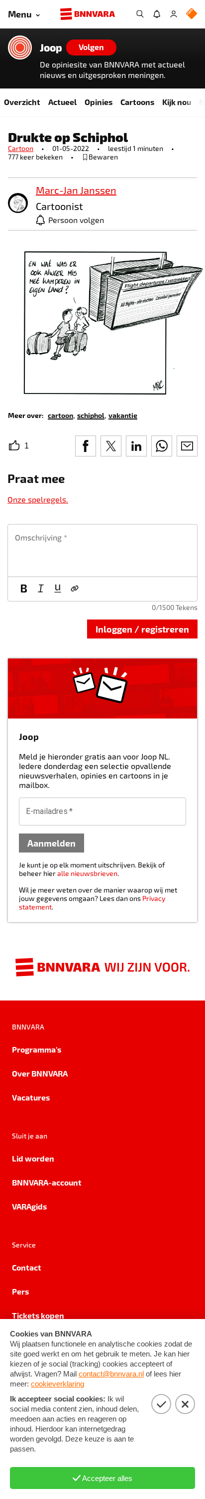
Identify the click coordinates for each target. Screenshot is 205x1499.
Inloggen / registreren (142, 629)
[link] (18, 203)
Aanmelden (51, 843)
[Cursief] (41, 589)
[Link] (75, 589)
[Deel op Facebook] (86, 446)
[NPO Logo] (191, 14)
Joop (51, 48)
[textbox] (102, 550)
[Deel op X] (111, 446)
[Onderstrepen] (58, 589)
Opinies (98, 101)
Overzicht (22, 101)
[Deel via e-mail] (187, 446)
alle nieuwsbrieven (87, 873)
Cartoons (137, 101)
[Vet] (24, 589)
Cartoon (20, 148)
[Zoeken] (139, 14)
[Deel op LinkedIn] (136, 446)
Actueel (62, 101)
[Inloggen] (173, 14)
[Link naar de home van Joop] (20, 48)
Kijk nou (176, 101)
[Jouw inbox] (156, 14)
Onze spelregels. (37, 499)
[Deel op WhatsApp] (162, 446)
